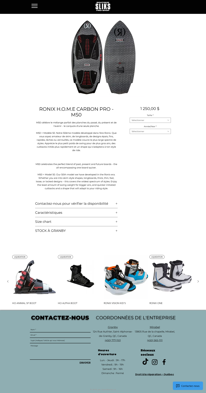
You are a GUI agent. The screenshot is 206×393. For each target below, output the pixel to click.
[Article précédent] (8, 281)
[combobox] (150, 120)
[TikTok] (145, 362)
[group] (103, 281)
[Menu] (35, 5)
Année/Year (150, 126)
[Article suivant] (198, 281)
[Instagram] (154, 362)
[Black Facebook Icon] (164, 362)
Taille (150, 115)
